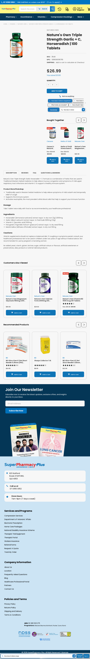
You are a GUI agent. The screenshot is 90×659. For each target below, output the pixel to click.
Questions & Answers (50, 173)
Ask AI (44, 9)
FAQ (34, 173)
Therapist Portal (10, 537)
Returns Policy (10, 608)
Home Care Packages (13, 527)
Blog (6, 578)
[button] (78, 120)
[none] (16, 45)
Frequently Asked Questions (15, 574)
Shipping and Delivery (13, 611)
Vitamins (41, 17)
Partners (7, 585)
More (80, 17)
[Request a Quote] (67, 9)
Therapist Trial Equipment (14, 534)
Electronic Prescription (13, 523)
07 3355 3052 (9, 2)
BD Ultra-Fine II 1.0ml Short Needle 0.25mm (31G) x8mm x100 (16, 362)
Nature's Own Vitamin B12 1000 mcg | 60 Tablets (73, 300)
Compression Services (13, 516)
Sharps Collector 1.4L (42, 360)
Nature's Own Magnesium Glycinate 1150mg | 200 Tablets (16, 301)
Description (11, 173)
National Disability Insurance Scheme (19, 530)
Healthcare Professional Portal (16, 582)
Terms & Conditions (12, 615)
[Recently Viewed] (59, 9)
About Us (8, 567)
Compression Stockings (61, 17)
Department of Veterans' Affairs (17, 519)
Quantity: (51, 80)
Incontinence (26, 17)
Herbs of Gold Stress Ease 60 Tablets (66, 148)
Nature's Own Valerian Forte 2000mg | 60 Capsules (43, 301)
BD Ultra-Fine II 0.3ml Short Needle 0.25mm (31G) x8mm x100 (71, 362)
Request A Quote (11, 548)
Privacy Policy (9, 604)
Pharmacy (10, 17)
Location (7, 571)
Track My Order (10, 552)
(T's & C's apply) (53, 2)
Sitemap (64, 652)
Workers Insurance (11, 541)
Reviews (24, 173)
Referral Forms (10, 545)
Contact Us (9, 589)
